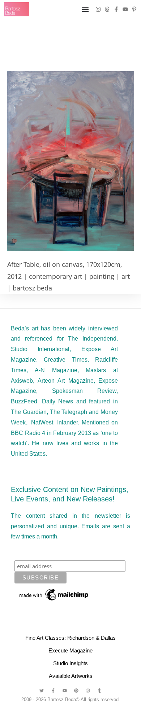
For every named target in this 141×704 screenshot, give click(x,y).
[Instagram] (98, 9)
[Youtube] (125, 9)
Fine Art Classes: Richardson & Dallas (70, 638)
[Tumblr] (99, 690)
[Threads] (107, 9)
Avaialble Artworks (71, 676)
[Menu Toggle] (85, 9)
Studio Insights (70, 663)
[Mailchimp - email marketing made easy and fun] (54, 594)
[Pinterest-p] (134, 9)
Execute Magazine (70, 650)
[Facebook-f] (116, 9)
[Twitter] (41, 690)
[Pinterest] (76, 690)
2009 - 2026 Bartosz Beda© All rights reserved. (70, 699)
